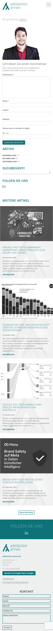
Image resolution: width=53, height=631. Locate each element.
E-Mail (5, 110)
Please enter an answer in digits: (16, 128)
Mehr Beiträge (26, 512)
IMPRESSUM (8, 579)
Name (5, 101)
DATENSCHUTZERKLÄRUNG (15, 582)
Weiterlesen (8, 274)
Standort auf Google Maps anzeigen (19, 573)
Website (5, 119)
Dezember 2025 (9, 155)
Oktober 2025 (8, 158)
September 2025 (9, 161)
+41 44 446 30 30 (13, 568)
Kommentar (8, 75)
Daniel (23, 19)
